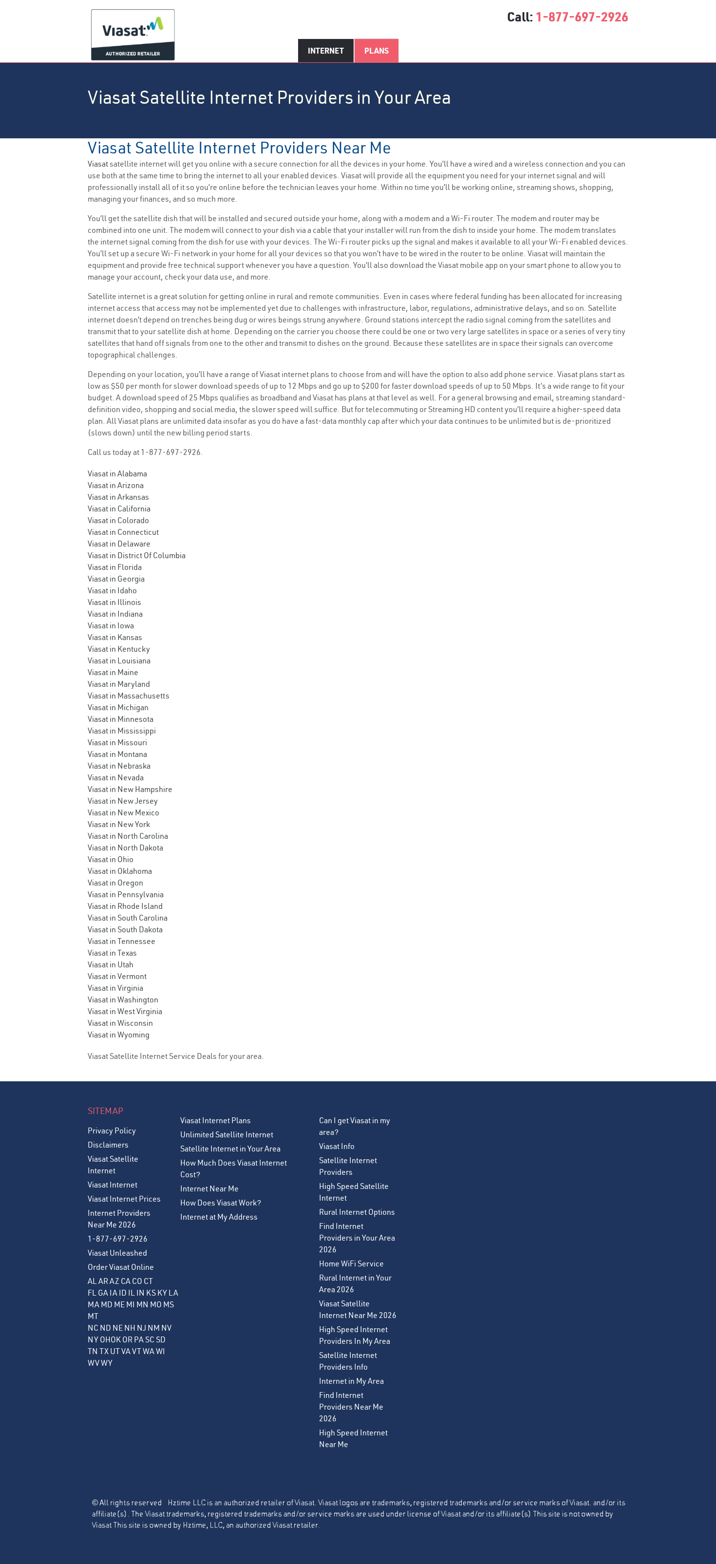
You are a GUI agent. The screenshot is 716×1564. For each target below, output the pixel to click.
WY (107, 1363)
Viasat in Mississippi (122, 730)
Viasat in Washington (123, 999)
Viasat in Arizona (116, 485)
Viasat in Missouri (117, 742)
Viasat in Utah (110, 964)
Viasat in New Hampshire (130, 789)
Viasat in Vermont (117, 976)
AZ (114, 1281)
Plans (376, 50)
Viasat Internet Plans (215, 1120)
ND (105, 1328)
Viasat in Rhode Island (125, 906)
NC (93, 1328)
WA (148, 1351)
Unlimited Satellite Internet (226, 1134)
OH (105, 1339)
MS (168, 1304)
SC (149, 1339)
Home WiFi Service (351, 1263)
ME (119, 1304)
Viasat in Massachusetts (129, 695)
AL (92, 1281)
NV (166, 1328)
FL (92, 1293)
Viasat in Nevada (116, 777)
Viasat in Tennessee (121, 941)
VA (126, 1351)
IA (113, 1293)
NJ (141, 1328)
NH (129, 1328)
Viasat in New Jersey (123, 801)
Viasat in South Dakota (125, 929)
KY (162, 1293)
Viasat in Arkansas (118, 497)
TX (104, 1351)
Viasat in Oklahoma (120, 871)
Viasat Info (337, 1146)
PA (139, 1339)
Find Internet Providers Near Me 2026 (351, 1406)
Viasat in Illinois (114, 602)
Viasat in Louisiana (119, 660)
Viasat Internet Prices (124, 1199)
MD (107, 1304)
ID (123, 1293)
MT (93, 1316)
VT (136, 1351)
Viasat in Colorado (118, 520)
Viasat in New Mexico (123, 812)
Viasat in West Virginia (125, 1011)
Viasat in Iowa (111, 625)
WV (93, 1363)
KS (151, 1293)
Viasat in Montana (117, 754)
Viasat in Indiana (115, 614)
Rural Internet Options (357, 1212)
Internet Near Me (209, 1188)
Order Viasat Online (121, 1267)
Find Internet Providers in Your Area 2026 (357, 1237)
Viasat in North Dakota (125, 847)
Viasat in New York (119, 824)
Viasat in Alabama (117, 473)
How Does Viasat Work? (220, 1202)
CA (126, 1281)
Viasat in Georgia (116, 579)
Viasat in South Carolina (128, 918)
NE (118, 1328)
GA (103, 1293)
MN (142, 1304)
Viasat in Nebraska (119, 766)
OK (116, 1339)
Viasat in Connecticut (123, 532)
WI (160, 1351)
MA (93, 1304)
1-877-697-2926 (582, 16)
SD (161, 1339)
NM (154, 1328)
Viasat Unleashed (117, 1253)
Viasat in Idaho (112, 590)
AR (103, 1281)
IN (140, 1293)
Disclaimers (108, 1144)
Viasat (98, 164)
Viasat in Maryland (119, 684)
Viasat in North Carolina (128, 836)
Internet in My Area (351, 1381)
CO (137, 1281)
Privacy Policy (112, 1130)
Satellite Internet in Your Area (230, 1148)
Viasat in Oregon (115, 882)
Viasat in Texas (112, 953)
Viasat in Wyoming (119, 1034)
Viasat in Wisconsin (120, 1023)
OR (127, 1339)
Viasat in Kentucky (119, 649)
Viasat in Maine (113, 672)
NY (93, 1339)
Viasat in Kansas (115, 637)
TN (93, 1351)
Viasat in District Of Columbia (137, 555)
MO (156, 1304)
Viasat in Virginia (115, 988)
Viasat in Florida (115, 567)
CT (148, 1281)
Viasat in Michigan (118, 707)
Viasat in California (119, 508)
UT (115, 1351)
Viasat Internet (112, 1184)
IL (131, 1293)
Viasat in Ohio (110, 859)
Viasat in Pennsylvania (126, 894)
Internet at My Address (219, 1217)
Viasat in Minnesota (120, 719)
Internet (326, 50)
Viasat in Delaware (119, 543)
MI (130, 1304)
